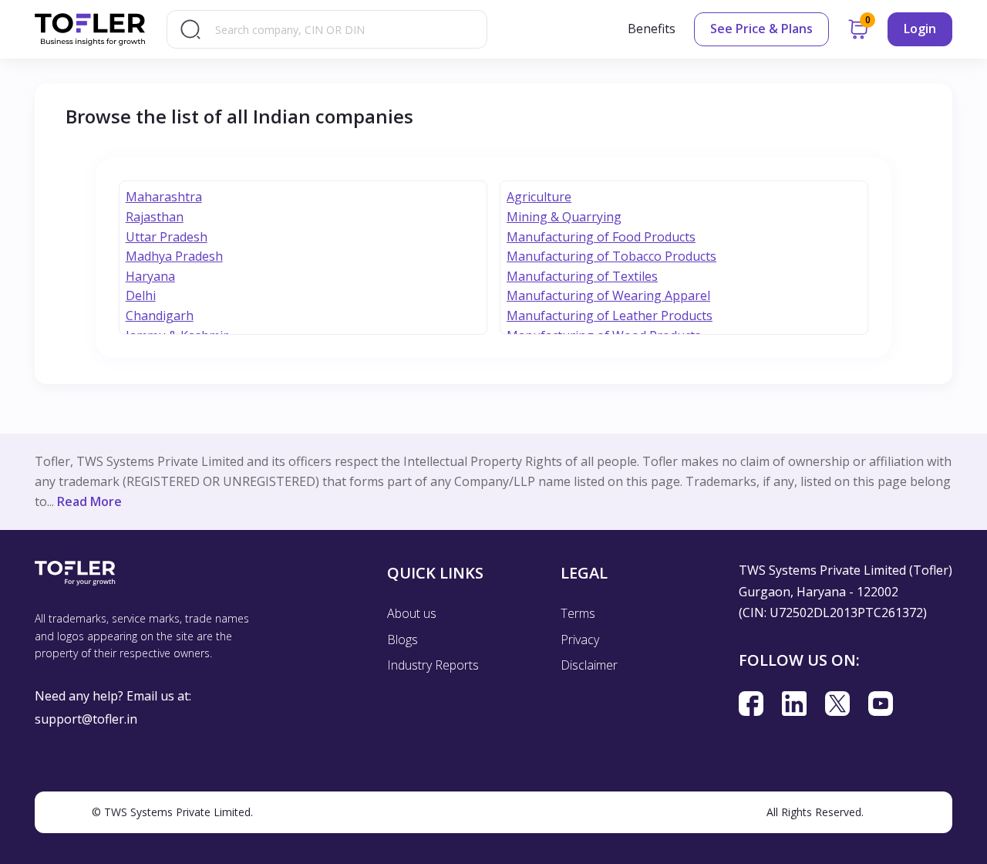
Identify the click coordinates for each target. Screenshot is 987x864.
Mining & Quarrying (564, 216)
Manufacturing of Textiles (582, 276)
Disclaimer (589, 664)
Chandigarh (160, 315)
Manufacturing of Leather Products (609, 315)
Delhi (141, 295)
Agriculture (539, 196)
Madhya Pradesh (174, 256)
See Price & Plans (761, 28)
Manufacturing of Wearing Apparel (608, 295)
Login (920, 28)
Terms (578, 613)
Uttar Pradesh (166, 236)
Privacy (580, 639)
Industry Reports (433, 664)
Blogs (402, 639)
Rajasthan (155, 216)
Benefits (651, 28)
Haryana (150, 276)
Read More (89, 501)
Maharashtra (164, 196)
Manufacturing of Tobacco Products (611, 256)
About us (411, 613)
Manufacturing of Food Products (601, 236)
